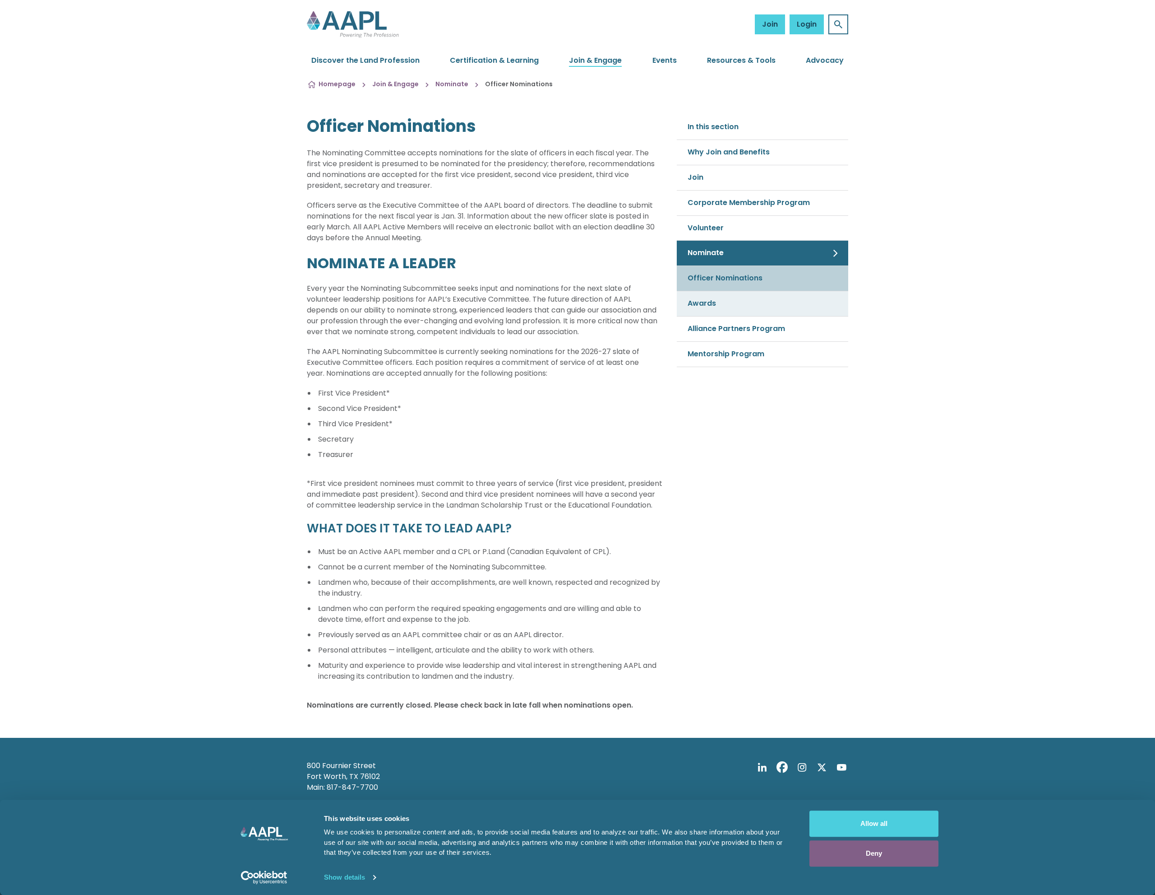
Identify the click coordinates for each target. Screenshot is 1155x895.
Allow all (873, 823)
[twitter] (821, 767)
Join (770, 24)
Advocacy (825, 60)
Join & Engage (595, 60)
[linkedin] (762, 767)
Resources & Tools (741, 60)
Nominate (451, 84)
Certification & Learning (494, 60)
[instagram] (801, 767)
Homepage (337, 84)
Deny (874, 853)
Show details (344, 877)
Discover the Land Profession (365, 60)
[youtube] (841, 767)
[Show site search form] (838, 24)
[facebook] (782, 767)
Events (664, 60)
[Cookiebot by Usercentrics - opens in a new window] (264, 877)
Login (807, 24)
